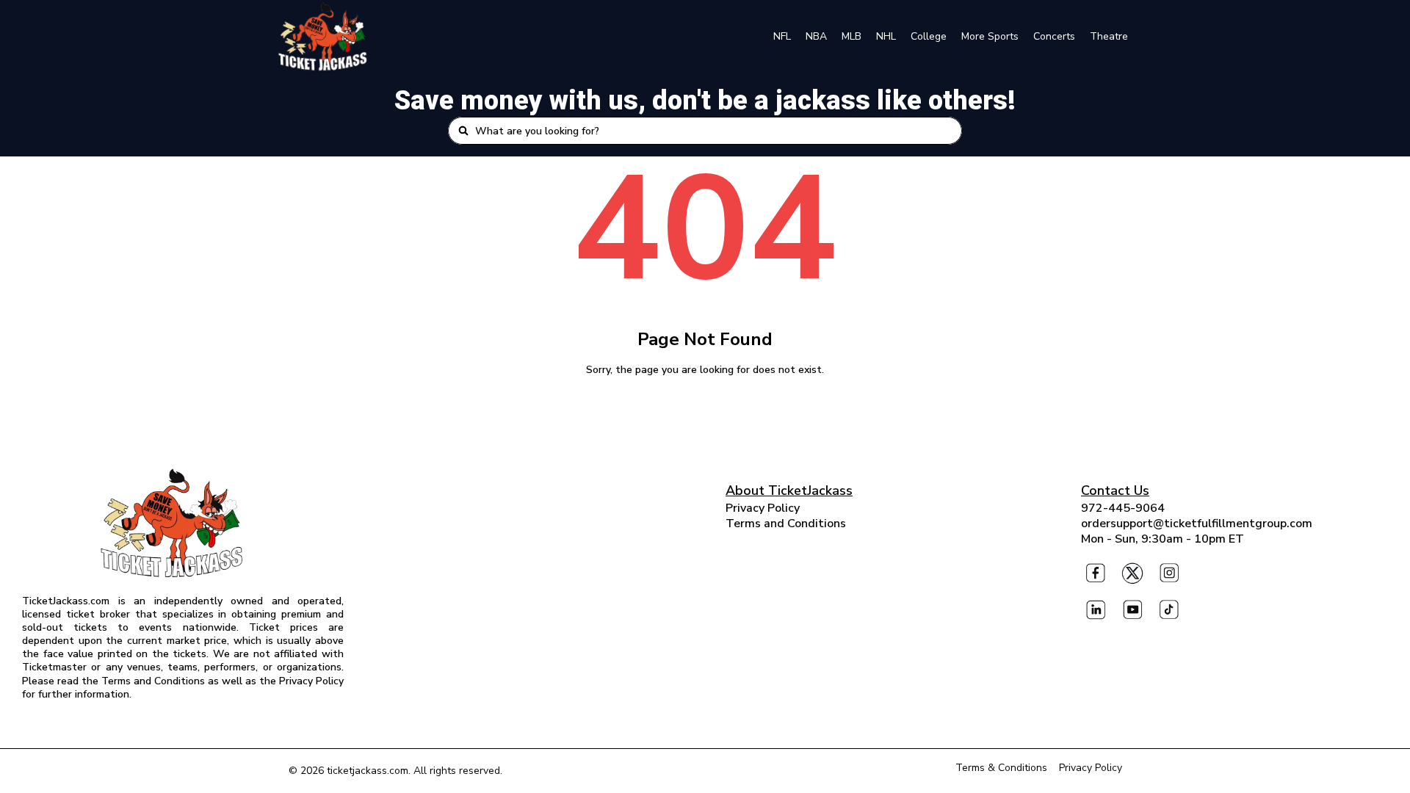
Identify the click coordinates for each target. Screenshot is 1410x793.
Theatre (1109, 36)
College (929, 36)
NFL (782, 36)
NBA (816, 36)
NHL (886, 36)
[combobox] (713, 130)
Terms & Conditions (1001, 768)
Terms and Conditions (786, 523)
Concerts (1054, 36)
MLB (851, 36)
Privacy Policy (763, 508)
